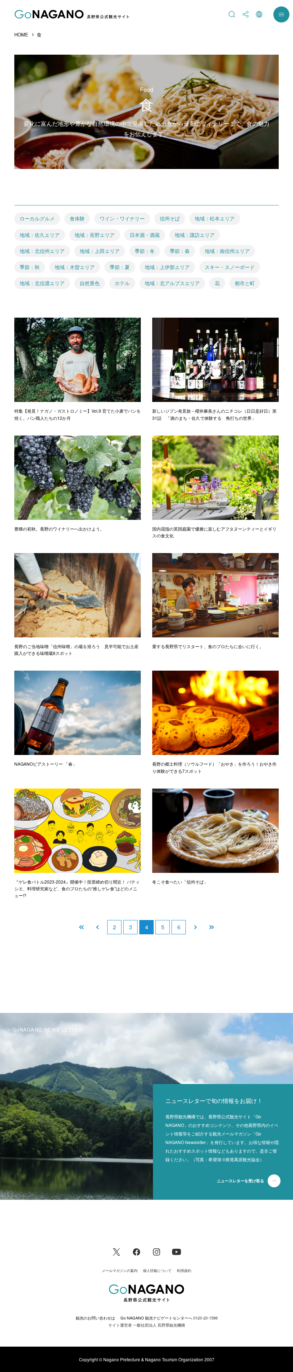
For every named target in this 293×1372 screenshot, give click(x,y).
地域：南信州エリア (227, 250)
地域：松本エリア (215, 218)
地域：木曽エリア (75, 266)
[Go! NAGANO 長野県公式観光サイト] (72, 14)
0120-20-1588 (205, 1318)
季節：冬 (145, 250)
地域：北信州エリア (42, 250)
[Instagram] (156, 1251)
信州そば (170, 218)
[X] (116, 1251)
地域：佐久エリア (40, 234)
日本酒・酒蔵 (145, 234)
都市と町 (245, 283)
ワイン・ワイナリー (122, 218)
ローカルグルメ (37, 218)
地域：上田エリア (100, 250)
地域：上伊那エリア (167, 266)
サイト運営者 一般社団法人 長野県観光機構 (146, 1325)
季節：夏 (120, 266)
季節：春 (180, 250)
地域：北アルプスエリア (172, 283)
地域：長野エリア (95, 234)
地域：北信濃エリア (42, 283)
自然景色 (90, 283)
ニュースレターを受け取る (240, 1180)
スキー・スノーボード (230, 266)
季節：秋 (30, 266)
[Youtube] (176, 1251)
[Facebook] (136, 1251)
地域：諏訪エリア (195, 234)
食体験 (77, 218)
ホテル (122, 283)
